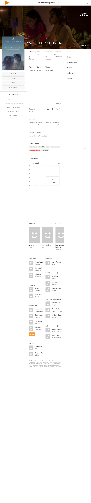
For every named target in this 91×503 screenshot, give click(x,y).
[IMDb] (48, 148)
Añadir (45, 136)
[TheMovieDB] (55, 148)
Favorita (13, 78)
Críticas (69, 78)
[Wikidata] (45, 151)
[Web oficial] (33, 148)
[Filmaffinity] (42, 148)
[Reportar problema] (48, 109)
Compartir (14, 94)
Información (71, 52)
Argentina (32, 70)
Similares (70, 73)
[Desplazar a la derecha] (55, 223)
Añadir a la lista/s (13, 111)
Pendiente (13, 74)
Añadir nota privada (13, 107)
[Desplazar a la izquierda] (51, 223)
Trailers (69, 57)
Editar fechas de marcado (14, 104)
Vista (13, 83)
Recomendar (13, 115)
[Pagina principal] (7, 4)
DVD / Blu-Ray (72, 62)
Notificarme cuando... (13, 100)
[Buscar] (86, 2)
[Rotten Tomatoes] (35, 151)
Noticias (70, 68)
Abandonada (13, 87)
